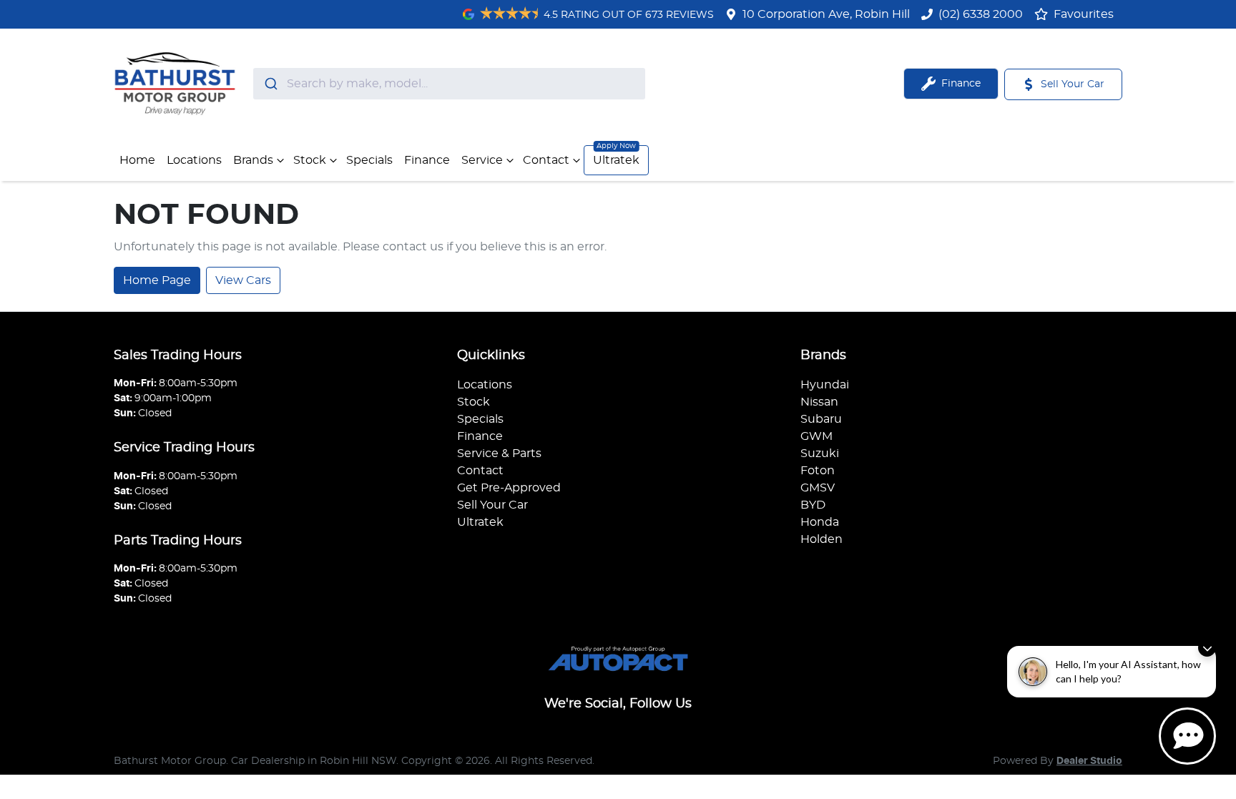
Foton (817, 470)
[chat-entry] (1187, 736)
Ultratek (616, 160)
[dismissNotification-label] (1207, 648)
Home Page (157, 280)
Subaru (821, 419)
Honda (819, 522)
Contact (546, 160)
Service (482, 160)
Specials (369, 160)
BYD (812, 505)
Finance (427, 160)
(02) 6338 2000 (980, 14)
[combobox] (449, 83)
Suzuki (819, 453)
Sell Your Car (492, 505)
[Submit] (270, 83)
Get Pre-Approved (509, 488)
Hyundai (824, 385)
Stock (309, 160)
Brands (253, 160)
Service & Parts (499, 453)
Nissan (819, 402)
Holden (821, 539)
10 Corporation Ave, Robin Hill (826, 14)
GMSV (817, 488)
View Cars (243, 280)
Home (137, 160)
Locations (194, 160)
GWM (816, 436)
